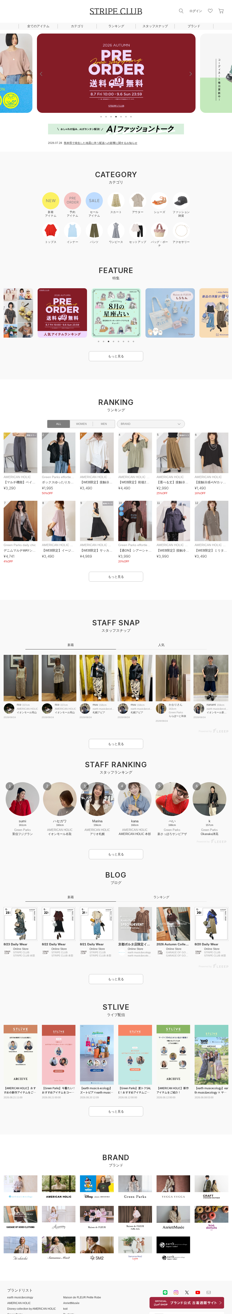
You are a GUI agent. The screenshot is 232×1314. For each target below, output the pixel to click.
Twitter (186, 1292)
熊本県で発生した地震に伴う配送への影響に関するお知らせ (100, 143)
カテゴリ (77, 26)
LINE (165, 1292)
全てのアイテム (38, 26)
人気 (161, 645)
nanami (211, 704)
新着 (71, 645)
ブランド (194, 26)
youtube (197, 1292)
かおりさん (175, 704)
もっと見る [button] (116, 356)
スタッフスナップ (155, 26)
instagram (176, 1292)
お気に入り (210, 11)
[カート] (221, 11)
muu (95, 704)
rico (19, 704)
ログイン (195, 11)
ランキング (116, 26)
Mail (208, 1292)
